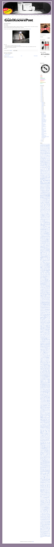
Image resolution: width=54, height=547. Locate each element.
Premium (45, 430)
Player (49, 425)
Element (44, 260)
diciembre (43, 102)
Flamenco (41, 278)
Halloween (45, 305)
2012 (41, 100)
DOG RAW (49, 252)
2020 (41, 92)
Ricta (48, 443)
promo (46, 432)
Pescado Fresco (43, 137)
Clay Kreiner (49, 219)
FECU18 (43, 273)
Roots (42, 450)
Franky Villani (45, 283)
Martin (49, 376)
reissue (49, 440)
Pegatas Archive (45, 419)
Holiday (44, 310)
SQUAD (16, 15)
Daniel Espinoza (46, 236)
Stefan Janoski (43, 482)
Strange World (48, 485)
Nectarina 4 (42, 396)
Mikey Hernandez (43, 385)
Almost (46, 162)
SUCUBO (47, 486)
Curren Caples (48, 231)
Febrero (45, 272)
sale (47, 455)
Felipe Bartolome (42, 274)
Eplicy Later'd (48, 265)
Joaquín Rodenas (44, 332)
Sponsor (43, 480)
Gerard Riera (49, 289)
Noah (42, 403)
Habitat (44, 304)
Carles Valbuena (44, 206)
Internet (44, 317)
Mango (49, 367)
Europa (46, 270)
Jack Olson (46, 319)
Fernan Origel (46, 275)
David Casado (44, 241)
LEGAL (48, 15)
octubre (42, 104)
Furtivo (42, 287)
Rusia (46, 452)
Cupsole (46, 231)
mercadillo (41, 381)
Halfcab (49, 304)
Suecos (41, 487)
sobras (48, 477)
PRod (41, 432)
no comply (41, 402)
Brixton (46, 199)
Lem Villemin (47, 355)
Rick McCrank (44, 443)
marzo (42, 111)
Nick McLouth (43, 399)
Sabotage (41, 454)
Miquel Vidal (43, 387)
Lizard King (45, 360)
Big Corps (47, 188)
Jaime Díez (49, 319)
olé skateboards (43, 407)
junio (42, 108)
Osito (46, 410)
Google (41, 297)
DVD (40, 256)
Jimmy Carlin (41, 331)
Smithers (46, 476)
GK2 (47, 293)
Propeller (44, 433)
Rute (48, 452)
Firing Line (44, 277)
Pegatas (41, 419)
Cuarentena (41, 231)
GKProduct (43, 294)
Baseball (44, 182)
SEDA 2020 (49, 462)
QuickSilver (47, 434)
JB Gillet (43, 327)
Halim (40, 305)
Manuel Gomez (43, 369)
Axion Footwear (42, 178)
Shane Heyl (41, 467)
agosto (42, 106)
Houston (41, 312)
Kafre (47, 342)
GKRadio (13, 15)
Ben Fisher (41, 185)
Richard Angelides (42, 442)
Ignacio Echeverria (42, 314)
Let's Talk (43, 356)
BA (49, 178)
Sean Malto (44, 460)
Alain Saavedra (41, 158)
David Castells (47, 241)
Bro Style (49, 199)
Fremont (47, 284)
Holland (46, 310)
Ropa (44, 450)
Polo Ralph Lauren (48, 427)
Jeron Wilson (46, 329)
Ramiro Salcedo (42, 437)
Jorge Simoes (47, 336)
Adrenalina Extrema (42, 153)
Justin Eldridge (43, 341)
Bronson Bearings (42, 200)
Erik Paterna (48, 267)
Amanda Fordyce (48, 163)
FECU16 (41, 273)
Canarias (49, 204)
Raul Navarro (48, 438)
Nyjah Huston (45, 405)
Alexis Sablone (47, 161)
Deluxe (44, 247)
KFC (44, 346)
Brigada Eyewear (42, 199)
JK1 (47, 331)
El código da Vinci (46, 259)
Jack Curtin (43, 319)
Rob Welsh (47, 444)
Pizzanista (41, 424)
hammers (47, 305)
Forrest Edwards (46, 280)
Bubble (42, 202)
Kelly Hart (47, 344)
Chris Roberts (48, 216)
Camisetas (45, 204)
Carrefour (47, 207)
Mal (44, 366)
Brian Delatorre (45, 197)
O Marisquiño (48, 405)
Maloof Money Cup (46, 367)
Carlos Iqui (41, 207)
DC (44, 245)
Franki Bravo (41, 283)
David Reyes (43, 243)
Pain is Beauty (48, 412)
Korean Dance (43, 348)
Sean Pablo (47, 460)
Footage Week (46, 279)
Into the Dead (48, 317)
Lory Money (43, 361)
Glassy (47, 294)
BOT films (46, 193)
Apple (46, 172)
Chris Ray (46, 216)
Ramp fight (45, 437)
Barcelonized (41, 182)
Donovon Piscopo (42, 254)
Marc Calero (44, 371)
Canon (42, 205)
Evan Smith (48, 270)
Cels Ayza (41, 209)
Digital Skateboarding (44, 250)
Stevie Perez (48, 484)
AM (45, 163)
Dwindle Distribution (45, 256)
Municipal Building (46, 392)
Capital (47, 205)
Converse (49, 224)
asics (48, 175)
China (48, 214)
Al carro (44, 157)
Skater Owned (48, 474)
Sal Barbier (43, 455)
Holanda (43, 310)
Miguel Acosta (46, 382)
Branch (42, 194)
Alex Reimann (44, 161)
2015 (41, 97)
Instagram (41, 317)
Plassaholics (45, 425)
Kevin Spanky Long (42, 346)
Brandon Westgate (48, 195)
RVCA (49, 452)
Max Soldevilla (43, 379)
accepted (49, 150)
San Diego (49, 456)
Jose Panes (43, 337)
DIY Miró (44, 251)
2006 (41, 145)
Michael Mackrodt (43, 382)
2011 (41, 101)
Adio (44, 152)
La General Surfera (44, 351)
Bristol (45, 199)
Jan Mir (44, 322)
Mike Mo (44, 384)
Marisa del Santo (48, 374)
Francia (46, 282)
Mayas (46, 379)
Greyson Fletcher (44, 299)
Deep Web (48, 246)
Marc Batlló (41, 371)
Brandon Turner (43, 195)
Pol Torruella (41, 427)
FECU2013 (49, 273)
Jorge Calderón (43, 336)
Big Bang (43, 188)
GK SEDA (47, 292)
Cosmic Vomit (48, 226)
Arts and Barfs (42, 175)
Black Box (47, 189)
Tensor (18, 45)
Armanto (49, 173)
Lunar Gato (43, 364)
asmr (49, 175)
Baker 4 (42, 180)
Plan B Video (42, 425)
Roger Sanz (43, 448)
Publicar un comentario (7, 54)
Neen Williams (45, 396)
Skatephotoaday (44, 474)
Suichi (49, 487)
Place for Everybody (47, 424)
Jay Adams (41, 327)
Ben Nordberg (47, 185)
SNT (44, 477)
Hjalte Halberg (43, 309)
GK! (45, 293)
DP (29, 15)
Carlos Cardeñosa (48, 206)
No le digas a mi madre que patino (45, 402)
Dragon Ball (43, 255)
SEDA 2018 (44, 462)
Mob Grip (49, 387)
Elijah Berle (49, 260)
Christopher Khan (42, 217)
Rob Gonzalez (43, 444)
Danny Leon (48, 238)
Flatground (45, 278)
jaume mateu (43, 324)
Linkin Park (45, 359)
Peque (48, 420)
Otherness (48, 410)
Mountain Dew (44, 391)
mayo (42, 109)
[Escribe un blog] (14, 50)
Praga (41, 429)
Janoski (49, 322)
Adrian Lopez (41, 155)
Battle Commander (47, 183)
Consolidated (41, 224)
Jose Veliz (48, 337)
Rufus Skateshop (46, 451)
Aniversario (49, 168)
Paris (44, 414)
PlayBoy (47, 425)
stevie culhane (45, 484)
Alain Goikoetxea (48, 157)
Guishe (49, 302)
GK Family (41, 292)
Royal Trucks (46, 450)
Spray (49, 480)
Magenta (41, 366)
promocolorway (48, 432)
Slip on (41, 476)
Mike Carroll (41, 384)
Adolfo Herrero (48, 152)
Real (44, 439)
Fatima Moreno (43, 272)
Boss (42, 193)
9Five (46, 148)
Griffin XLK (44, 300)
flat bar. (43, 278)
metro (46, 381)
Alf (49, 161)
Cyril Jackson (44, 232)
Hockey (41, 310)
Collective (45, 222)
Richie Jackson (46, 442)
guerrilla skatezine (43, 301)
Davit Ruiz (47, 244)
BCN (49, 183)
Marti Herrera (47, 376)
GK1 (46, 293)
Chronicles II (48, 217)
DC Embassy (46, 245)
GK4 (49, 293)
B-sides (48, 178)
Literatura (48, 359)
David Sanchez (46, 243)
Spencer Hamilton (44, 479)
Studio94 (45, 486)
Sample (45, 456)
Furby (41, 287)
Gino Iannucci (43, 291)
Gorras (42, 297)
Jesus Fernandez (47, 330)
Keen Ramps (44, 343)
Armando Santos (46, 173)
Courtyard (44, 227)
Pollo (45, 427)
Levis (45, 357)
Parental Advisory (42, 414)
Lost (48, 361)
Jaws (49, 326)
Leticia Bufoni (46, 356)
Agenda (47, 155)
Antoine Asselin (41, 170)
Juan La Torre (45, 339)
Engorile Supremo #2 (44, 133)
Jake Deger (45, 320)
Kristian (49, 348)
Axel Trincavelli (48, 177)
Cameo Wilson (41, 204)
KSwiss (46, 349)
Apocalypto (44, 172)
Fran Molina (43, 282)
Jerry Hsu (49, 329)
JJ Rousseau (45, 331)
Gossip (44, 297)
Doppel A (47, 254)
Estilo (42, 269)
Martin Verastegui (42, 377)
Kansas (49, 342)
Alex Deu (44, 160)
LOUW (49, 362)
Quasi (45, 434)
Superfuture (41, 489)
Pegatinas (49, 419)
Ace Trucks (44, 151)
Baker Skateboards (45, 180)
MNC (47, 387)
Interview (46, 317)
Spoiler (41, 480)
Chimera (45, 214)
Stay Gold (49, 481)
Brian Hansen (48, 197)
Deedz (45, 246)
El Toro (42, 260)
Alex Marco (46, 160)
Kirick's (34, 15)
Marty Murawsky (46, 377)
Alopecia (48, 162)
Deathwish (41, 246)
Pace (42, 412)
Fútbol (44, 287)
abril (42, 110)
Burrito (44, 202)
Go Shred (48, 295)
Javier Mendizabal (47, 325)
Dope (45, 254)
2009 (44, 145)
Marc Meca (45, 372)
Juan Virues (48, 339)
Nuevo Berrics (48, 404)
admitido (45, 152)
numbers (41, 405)
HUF (49, 312)
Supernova (44, 489)
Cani (40, 205)
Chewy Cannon (48, 212)
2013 (41, 99)
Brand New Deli (46, 194)
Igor (42, 315)
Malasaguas (46, 366)
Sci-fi (40, 459)
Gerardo (44, 290)
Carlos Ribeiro (44, 207)
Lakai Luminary (47, 352)
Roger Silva (47, 448)
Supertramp (49, 489)
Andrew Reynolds (44, 167)
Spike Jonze (47, 479)
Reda (49, 439)
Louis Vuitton (46, 362)
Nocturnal (45, 403)
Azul (45, 178)
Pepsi (46, 420)
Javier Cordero (43, 325)
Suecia (49, 486)
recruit (45, 439)
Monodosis (44, 389)
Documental (44, 252)
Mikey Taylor (47, 385)
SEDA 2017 (41, 462)
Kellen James (44, 344)
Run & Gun (44, 452)
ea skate (44, 257)
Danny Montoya (42, 239)
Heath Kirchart (44, 307)
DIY (42, 251)
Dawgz (49, 244)
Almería (44, 162)
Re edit (42, 439)
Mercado (43, 381)
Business (46, 202)
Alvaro (49, 162)
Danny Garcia (45, 238)
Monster (49, 389)
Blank (45, 190)
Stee (40, 482)
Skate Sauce (42, 471)
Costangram (41, 227)
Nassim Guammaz (44, 394)
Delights (43, 247)
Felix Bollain (49, 274)
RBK (40, 439)
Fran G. (41, 282)
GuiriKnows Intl (46, 302)
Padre (45, 412)
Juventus (49, 341)
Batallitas (41, 183)
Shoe (49, 467)
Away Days (41, 177)
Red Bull (47, 439)
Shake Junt (41, 466)
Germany (49, 290)
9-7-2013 (42, 148)
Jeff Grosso (46, 327)
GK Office (44, 292)
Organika (43, 409)
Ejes (42, 259)
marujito (49, 377)
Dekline (41, 247)
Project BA (43, 432)
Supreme (43, 490)
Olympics (48, 407)
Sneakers (41, 477)
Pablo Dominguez (42, 411)
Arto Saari (49, 174)
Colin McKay (42, 222)
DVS (42, 256)
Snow (42, 477)
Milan (49, 385)
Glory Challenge (44, 295)
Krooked (41, 349)
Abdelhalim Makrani (42, 150)
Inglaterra (45, 316)
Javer (45, 324)
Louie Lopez (43, 362)
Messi (44, 381)
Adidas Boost (41, 152)
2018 (41, 94)
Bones (43, 192)
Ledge (43, 354)
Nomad (49, 403)
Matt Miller (44, 378)
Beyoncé (45, 187)
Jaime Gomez (41, 320)
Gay (40, 289)
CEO (44, 209)
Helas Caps (49, 307)
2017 (41, 95)
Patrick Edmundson (48, 415)
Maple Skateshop (47, 370)
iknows (46, 315)
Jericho (43, 329)
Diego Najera (48, 249)
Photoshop (43, 422)
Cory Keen (41, 226)
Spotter (48, 480)
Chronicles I (45, 217)
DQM (48, 254)
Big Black (45, 188)
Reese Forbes (43, 440)
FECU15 (49, 272)
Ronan (49, 448)
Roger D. (48, 447)
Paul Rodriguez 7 (45, 417)
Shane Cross (48, 466)
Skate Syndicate (48, 471)
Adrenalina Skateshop (46, 153)
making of (43, 366)
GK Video (43, 293)
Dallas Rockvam (41, 233)
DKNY (47, 251)
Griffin (46, 299)
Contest (47, 224)
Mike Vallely (47, 384)
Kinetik (47, 346)
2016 (41, 96)
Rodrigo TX (45, 447)
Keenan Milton (47, 343)
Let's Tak (41, 356)
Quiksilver (43, 435)
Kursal (48, 349)
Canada (47, 204)
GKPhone (41, 294)
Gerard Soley (41, 290)
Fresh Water (42, 285)
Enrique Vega (43, 264)
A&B (31, 15)
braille (40, 194)
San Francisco (42, 457)
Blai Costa (43, 190)
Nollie (47, 403)
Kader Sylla (45, 342)
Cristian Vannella (44, 229)
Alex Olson (41, 161)
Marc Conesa (48, 371)
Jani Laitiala (46, 322)
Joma (48, 334)
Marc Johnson (42, 372)
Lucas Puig (43, 363)
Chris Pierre (43, 216)
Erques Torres (43, 268)
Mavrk (48, 378)
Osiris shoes (44, 410)
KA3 (43, 342)
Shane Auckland (45, 466)
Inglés (47, 316)
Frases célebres (48, 283)
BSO (40, 202)
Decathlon (44, 246)
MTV (40, 392)
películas (41, 420)
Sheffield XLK (47, 467)
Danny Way (45, 239)
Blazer (46, 190)
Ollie (45, 407)
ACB (46, 150)
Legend (47, 354)
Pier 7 (49, 422)
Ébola (48, 257)
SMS (47, 476)
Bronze (46, 200)
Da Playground (47, 232)
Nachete (43, 393)
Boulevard (49, 193)
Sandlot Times (45, 457)
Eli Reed (47, 260)
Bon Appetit (41, 192)
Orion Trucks (46, 409)
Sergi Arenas (44, 464)
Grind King (46, 300)
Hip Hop (41, 309)
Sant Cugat (48, 457)
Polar (44, 427)
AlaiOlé (44, 158)
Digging (41, 250)
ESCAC (47, 268)
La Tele (47, 351)
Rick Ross (47, 443)
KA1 (42, 342)
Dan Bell (44, 234)
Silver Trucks (44, 469)
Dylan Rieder (41, 257)
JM (48, 331)
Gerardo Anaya (46, 290)
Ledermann (41, 354)
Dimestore (41, 77)
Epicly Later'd (45, 265)
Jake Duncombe (48, 320)
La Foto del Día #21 (44, 135)
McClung (49, 379)
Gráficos (46, 297)
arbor (49, 172)
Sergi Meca (47, 464)
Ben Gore (44, 185)
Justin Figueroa (46, 341)
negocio (47, 396)
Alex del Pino (41, 160)
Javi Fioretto (47, 324)
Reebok (41, 440)
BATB (42, 183)
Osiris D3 (41, 410)
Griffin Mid (41, 300)
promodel (41, 433)
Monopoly (47, 389)
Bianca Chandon (48, 187)
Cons (49, 223)
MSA (48, 391)
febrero (42, 112)
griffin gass (49, 299)
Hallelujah (43, 305)
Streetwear (43, 486)
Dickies (43, 249)
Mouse (47, 391)
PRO (46, 431)
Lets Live (49, 356)
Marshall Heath (43, 376)
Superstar (46, 489)
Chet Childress (44, 212)
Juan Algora (45, 338)
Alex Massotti (48, 160)
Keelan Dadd (41, 343)
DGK (44, 248)
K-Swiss (41, 342)
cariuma (41, 206)
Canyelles (45, 205)
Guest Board (47, 301)
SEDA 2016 (49, 461)
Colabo (46, 221)
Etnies (44, 270)
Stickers (45, 485)
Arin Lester (43, 173)
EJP (43, 259)
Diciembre (41, 249)
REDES (44, 15)
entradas (45, 264)
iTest (19, 15)
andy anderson (42, 168)
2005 (40, 145)
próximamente (46, 433)
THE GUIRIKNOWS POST (6, 15)
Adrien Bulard (45, 155)
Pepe (42, 420)
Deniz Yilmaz (48, 247)
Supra (41, 490)
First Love (47, 277)
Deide (49, 246)
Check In (43, 211)
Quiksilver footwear (46, 435)
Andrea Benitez (45, 165)
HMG (46, 309)
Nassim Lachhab (48, 394)
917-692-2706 (44, 148)
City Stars (44, 219)
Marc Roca (48, 372)
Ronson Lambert (46, 449)
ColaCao (48, 221)
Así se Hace (45, 175)
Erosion (41, 268)
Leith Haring (44, 355)
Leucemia (41, 357)
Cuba (43, 231)
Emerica (43, 261)
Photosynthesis (46, 422)
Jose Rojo (46, 337)
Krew (47, 348)
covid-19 (46, 227)
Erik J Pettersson (45, 267)
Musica (49, 392)
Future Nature (46, 287)
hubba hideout (46, 312)
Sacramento (47, 454)
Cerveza (47, 209)
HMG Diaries (48, 309)
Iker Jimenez (44, 315)
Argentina (41, 173)
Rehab (47, 440)
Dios (49, 250)
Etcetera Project (42, 270)
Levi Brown (43, 357)
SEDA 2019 (46, 462)
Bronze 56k (48, 200)
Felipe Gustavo (45, 274)
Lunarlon (46, 364)
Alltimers (42, 162)
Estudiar (49, 269)
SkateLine (41, 473)
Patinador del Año (44, 415)
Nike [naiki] (43, 134)
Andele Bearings (42, 165)
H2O (42, 304)
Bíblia (40, 188)
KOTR (46, 348)
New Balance (44, 397)
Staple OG (41, 481)
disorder (41, 251)
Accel (47, 150)
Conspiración (44, 224)
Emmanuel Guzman (45, 262)
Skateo (43, 473)
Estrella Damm (46, 269)
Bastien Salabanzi (48, 182)
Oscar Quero (48, 409)
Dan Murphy (48, 234)
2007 (43, 145)
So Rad (46, 477)
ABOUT (41, 15)
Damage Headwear (46, 233)
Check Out (45, 211)
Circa (42, 218)
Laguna (42, 352)
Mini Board (46, 386)
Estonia (44, 269)
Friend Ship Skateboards (46, 285)
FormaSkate (43, 280)
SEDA (22, 15)
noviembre (43, 103)
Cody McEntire (43, 221)
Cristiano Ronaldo (48, 229)
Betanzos (43, 187)
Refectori (46, 440)
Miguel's (38, 15)
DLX (48, 251)
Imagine (48, 315)
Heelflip (46, 307)
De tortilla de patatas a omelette (45, 136)
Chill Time (43, 132)
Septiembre (41, 464)
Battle (44, 183)
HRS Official (43, 312)
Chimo (46, 214)
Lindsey (43, 359)
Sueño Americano (47, 487)
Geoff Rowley (42, 289)
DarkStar (47, 239)
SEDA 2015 (46, 461)
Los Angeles (46, 361)
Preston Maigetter (48, 430)
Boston (44, 193)
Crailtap (49, 227)
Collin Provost (48, 222)
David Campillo (47, 240)
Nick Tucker (43, 400)
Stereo (49, 482)
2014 (41, 98)
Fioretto (42, 277)
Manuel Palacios (46, 369)
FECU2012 (46, 273)
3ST (40, 147)
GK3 (48, 293)
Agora (49, 155)
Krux (44, 349)
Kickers (46, 346)
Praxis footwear (48, 429)
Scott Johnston (44, 459)
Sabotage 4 (44, 454)
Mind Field (43, 386)
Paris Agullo (46, 414)
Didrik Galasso (45, 249)
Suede (42, 487)
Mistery (45, 387)
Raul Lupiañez (44, 438)
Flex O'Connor (48, 278)
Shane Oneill (44, 467)
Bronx (44, 200)
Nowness (41, 404)
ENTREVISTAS (26, 15)
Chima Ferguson (42, 214)
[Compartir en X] (15, 50)
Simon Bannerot (48, 469)
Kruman (43, 349)
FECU (47, 272)
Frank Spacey (48, 282)
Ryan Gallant (48, 453)
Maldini (48, 366)
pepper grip (45, 420)
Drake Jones (48, 255)
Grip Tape (49, 300)
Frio (49, 285)
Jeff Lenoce (48, 327)
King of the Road (44, 347)
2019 (41, 93)
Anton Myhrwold (48, 170)
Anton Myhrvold (45, 170)
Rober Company (44, 445)
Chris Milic (41, 216)
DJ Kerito (46, 251)
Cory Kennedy (45, 226)
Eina (40, 259)
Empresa (49, 262)
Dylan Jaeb (49, 256)
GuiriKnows (43, 302)
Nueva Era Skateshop (44, 404)
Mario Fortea (45, 374)
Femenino (41, 275)
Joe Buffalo (48, 332)
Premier (43, 430)
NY (42, 405)
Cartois (49, 207)
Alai (45, 157)
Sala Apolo (46, 455)
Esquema (41, 269)
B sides (47, 178)
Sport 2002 (45, 480)
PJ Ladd (43, 424)
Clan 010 (46, 219)
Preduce (41, 430)
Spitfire (49, 479)
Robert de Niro (47, 445)
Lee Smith (45, 354)
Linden (41, 359)
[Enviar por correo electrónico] (13, 50)
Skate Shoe (45, 471)
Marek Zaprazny (41, 374)
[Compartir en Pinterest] (16, 50)
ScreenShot (41, 460)
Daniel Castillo (43, 236)
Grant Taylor (48, 297)
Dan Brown (46, 234)
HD (42, 307)
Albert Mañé (46, 158)
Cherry (47, 211)
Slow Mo (43, 476)
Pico (48, 422)
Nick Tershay (47, 399)
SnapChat (49, 476)
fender (43, 275)
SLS (44, 476)
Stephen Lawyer (46, 482)
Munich (43, 392)
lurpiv (48, 364)
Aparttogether (41, 172)
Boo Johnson (45, 192)
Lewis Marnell (47, 357)
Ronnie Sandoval (42, 449)
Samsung (47, 456)
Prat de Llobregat (44, 429)
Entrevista (48, 264)
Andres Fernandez (48, 166)
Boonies (48, 192)
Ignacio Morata (46, 314)
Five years (49, 277)
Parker (48, 414)
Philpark (41, 422)
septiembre (43, 105)
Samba (41, 456)
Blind (48, 190)
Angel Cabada (45, 168)
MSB (49, 391)
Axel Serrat (44, 177)
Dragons (46, 255)
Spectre (41, 479)
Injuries (49, 316)
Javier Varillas (47, 326)
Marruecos (41, 376)
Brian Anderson (42, 197)
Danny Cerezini (42, 238)
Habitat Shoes (46, 304)
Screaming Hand (48, 459)
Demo (46, 247)
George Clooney (45, 289)
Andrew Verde (48, 167)
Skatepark (45, 473)
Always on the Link (42, 163)
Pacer (44, 412)
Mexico (47, 381)
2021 (41, 91)
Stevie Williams (42, 485)
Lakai (44, 352)
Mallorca (42, 367)
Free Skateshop (44, 284)
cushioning (41, 232)
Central (43, 209)
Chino (49, 214)
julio (42, 107)
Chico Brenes (47, 213)
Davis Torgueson (44, 244)
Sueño (44, 487)
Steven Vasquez (42, 484)
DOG (46, 252)
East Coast (47, 257)
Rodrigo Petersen (42, 447)
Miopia (47, 386)
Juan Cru (43, 339)
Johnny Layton (44, 334)
